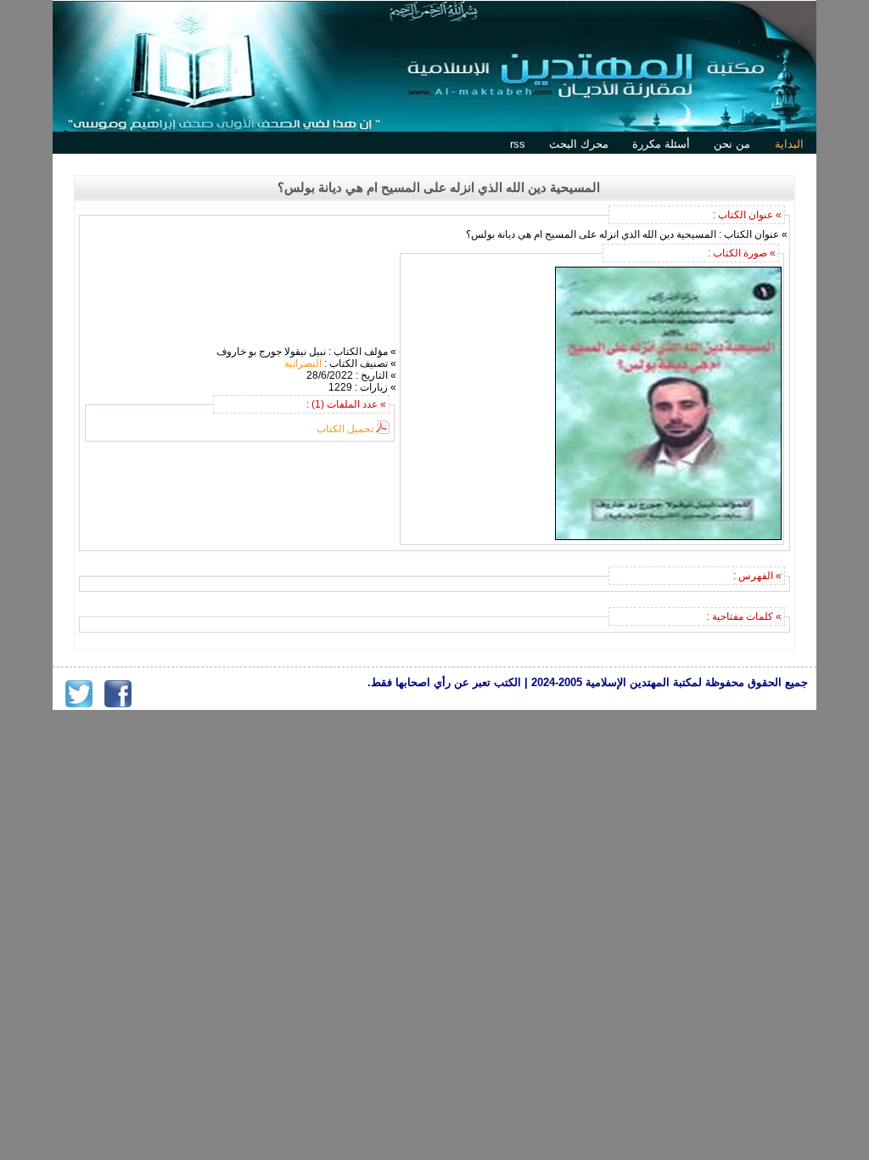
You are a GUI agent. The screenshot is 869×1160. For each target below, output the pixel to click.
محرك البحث (578, 144)
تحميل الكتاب (345, 429)
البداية (789, 144)
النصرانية (303, 363)
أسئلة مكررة (661, 144)
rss (517, 144)
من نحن (732, 144)
